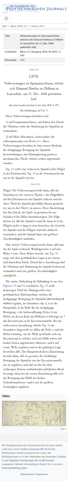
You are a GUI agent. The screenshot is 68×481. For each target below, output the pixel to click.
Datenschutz (27, 474)
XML (22, 59)
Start (4, 26)
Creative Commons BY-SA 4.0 (35, 449)
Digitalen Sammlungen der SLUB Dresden (31, 460)
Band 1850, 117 (19, 26)
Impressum (42, 474)
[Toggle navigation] (6, 18)
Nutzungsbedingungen (14, 467)
